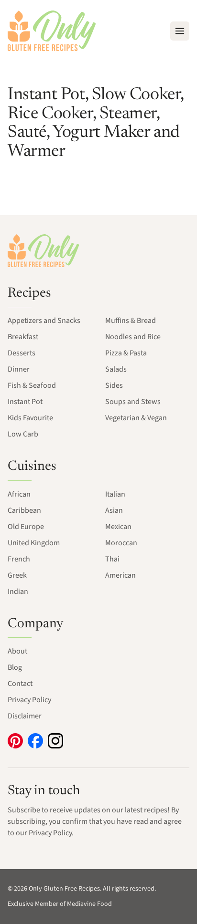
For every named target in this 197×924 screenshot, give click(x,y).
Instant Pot (25, 401)
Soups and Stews (133, 401)
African (19, 494)
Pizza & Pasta (126, 353)
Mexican (118, 526)
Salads (116, 369)
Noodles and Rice (133, 337)
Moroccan (121, 543)
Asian (114, 510)
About (17, 651)
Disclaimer (25, 716)
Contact (20, 683)
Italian (115, 494)
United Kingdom (34, 543)
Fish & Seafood (32, 385)
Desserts (21, 353)
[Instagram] (55, 740)
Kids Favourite (30, 418)
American (120, 575)
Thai (112, 559)
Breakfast (23, 337)
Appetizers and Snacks (44, 320)
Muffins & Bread (130, 320)
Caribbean (24, 510)
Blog (15, 667)
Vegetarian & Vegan (136, 418)
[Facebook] (35, 740)
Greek (17, 575)
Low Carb (23, 434)
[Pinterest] (15, 740)
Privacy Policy (29, 700)
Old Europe (26, 526)
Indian (18, 591)
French (19, 559)
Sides (114, 385)
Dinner (19, 369)
